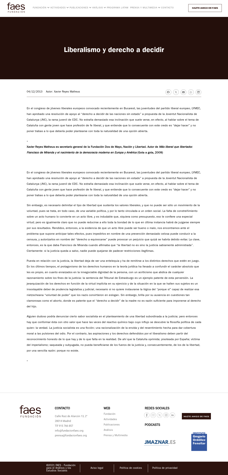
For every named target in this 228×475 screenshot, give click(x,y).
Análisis (108, 430)
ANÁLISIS (97, 8)
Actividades (110, 419)
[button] (185, 8)
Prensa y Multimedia (116, 435)
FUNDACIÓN (39, 8)
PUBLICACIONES (79, 8)
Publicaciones (112, 425)
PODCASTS (152, 425)
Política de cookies (131, 468)
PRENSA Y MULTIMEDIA (143, 8)
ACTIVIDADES (58, 8)
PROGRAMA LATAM (117, 8)
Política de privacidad (164, 468)
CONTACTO (167, 8)
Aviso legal (96, 468)
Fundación (109, 414)
